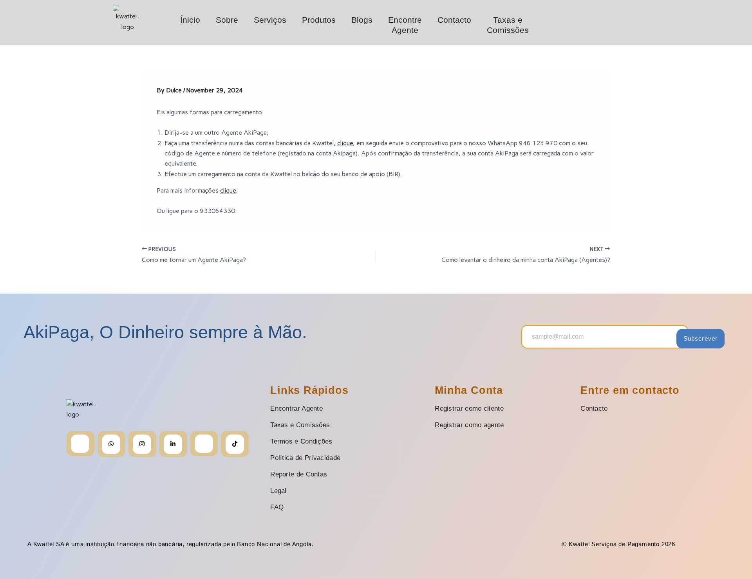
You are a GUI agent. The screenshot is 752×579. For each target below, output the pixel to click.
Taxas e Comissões (508, 24)
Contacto (454, 19)
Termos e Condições (301, 441)
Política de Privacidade (305, 458)
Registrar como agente (469, 425)
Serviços (270, 19)
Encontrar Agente (296, 408)
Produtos (319, 19)
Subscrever (700, 338)
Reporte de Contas (298, 474)
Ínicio (190, 19)
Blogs (361, 19)
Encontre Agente (405, 24)
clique (345, 143)
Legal (278, 490)
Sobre (227, 19)
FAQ (277, 507)
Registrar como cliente (469, 408)
